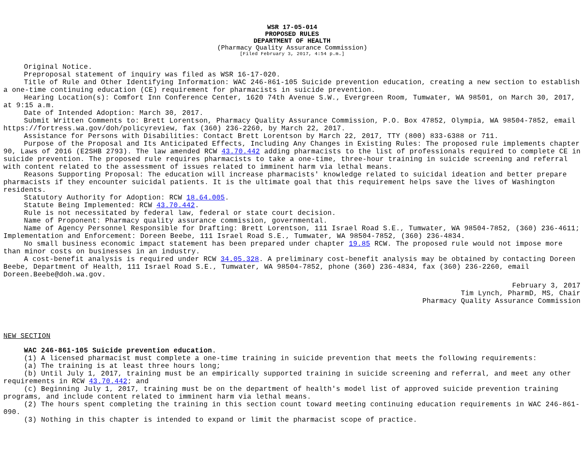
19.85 (359, 244)
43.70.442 (240, 152)
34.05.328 (240, 259)
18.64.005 (205, 198)
